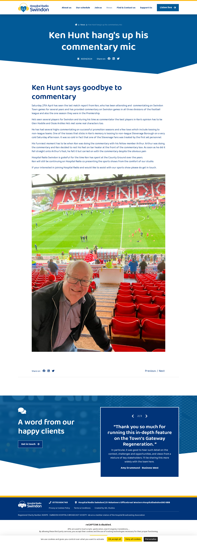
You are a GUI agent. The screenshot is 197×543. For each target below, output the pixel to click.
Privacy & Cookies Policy (59, 508)
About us (66, 7)
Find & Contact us (126, 7)
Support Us (146, 7)
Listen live (166, 7)
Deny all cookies (133, 539)
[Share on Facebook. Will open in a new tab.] (44, 371)
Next (162, 371)
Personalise (150, 539)
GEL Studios (109, 508)
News (109, 7)
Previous (150, 371)
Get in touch (28, 444)
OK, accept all (114, 539)
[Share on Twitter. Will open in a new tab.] (53, 371)
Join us (98, 7)
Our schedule (83, 7)
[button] (133, 416)
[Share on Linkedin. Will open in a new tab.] (48, 371)
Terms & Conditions (82, 508)
